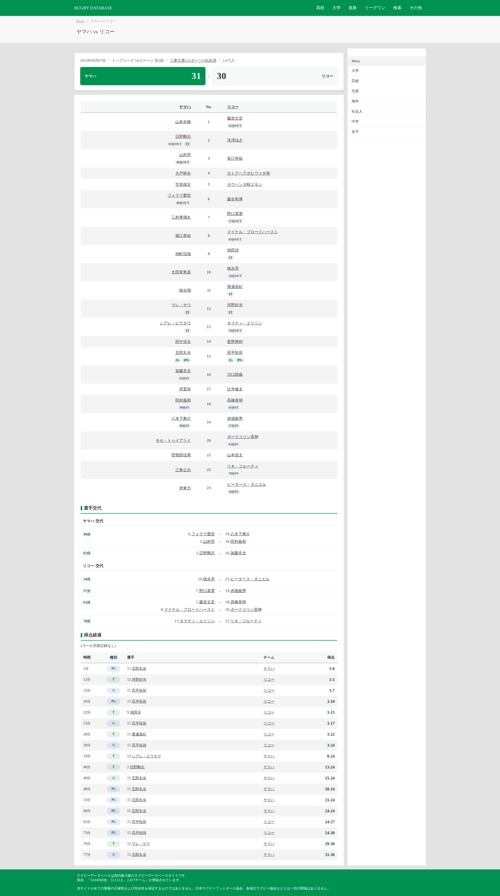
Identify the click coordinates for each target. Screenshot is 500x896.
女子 (355, 132)
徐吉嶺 (185, 290)
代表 (355, 91)
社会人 (357, 111)
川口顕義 (235, 374)
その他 (415, 7)
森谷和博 (235, 199)
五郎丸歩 (183, 352)
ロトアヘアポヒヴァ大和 (248, 173)
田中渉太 (183, 341)
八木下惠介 (181, 418)
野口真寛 (235, 213)
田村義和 (183, 400)
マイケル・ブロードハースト (252, 232)
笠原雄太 (183, 184)
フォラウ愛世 (179, 195)
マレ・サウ (181, 305)
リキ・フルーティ (242, 466)
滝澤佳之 (235, 140)
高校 (320, 7)
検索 (397, 7)
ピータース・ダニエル (246, 484)
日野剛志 (183, 136)
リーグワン (375, 7)
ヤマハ (185, 107)
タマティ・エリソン (244, 323)
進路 (352, 7)
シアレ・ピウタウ (175, 323)
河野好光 (235, 305)
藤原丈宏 (235, 118)
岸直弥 (185, 389)
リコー (233, 107)
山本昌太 (235, 455)
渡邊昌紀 (235, 286)
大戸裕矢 (183, 173)
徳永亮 (233, 268)
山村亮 (185, 154)
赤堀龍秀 (235, 418)
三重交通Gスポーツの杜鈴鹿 (193, 60)
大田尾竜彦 (181, 272)
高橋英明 (235, 400)
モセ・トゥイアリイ (173, 440)
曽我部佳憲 (181, 455)
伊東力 (185, 488)
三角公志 (183, 470)
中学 (355, 122)
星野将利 (235, 341)
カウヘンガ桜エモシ (244, 184)
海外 (355, 101)
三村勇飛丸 (181, 217)
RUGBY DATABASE (93, 8)
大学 (336, 7)
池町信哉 (183, 253)
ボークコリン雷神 (242, 436)
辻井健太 (235, 389)
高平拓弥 (235, 352)
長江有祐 (235, 158)
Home (80, 21)
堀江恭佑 (183, 235)
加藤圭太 (183, 371)
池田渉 (233, 250)
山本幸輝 (183, 122)
